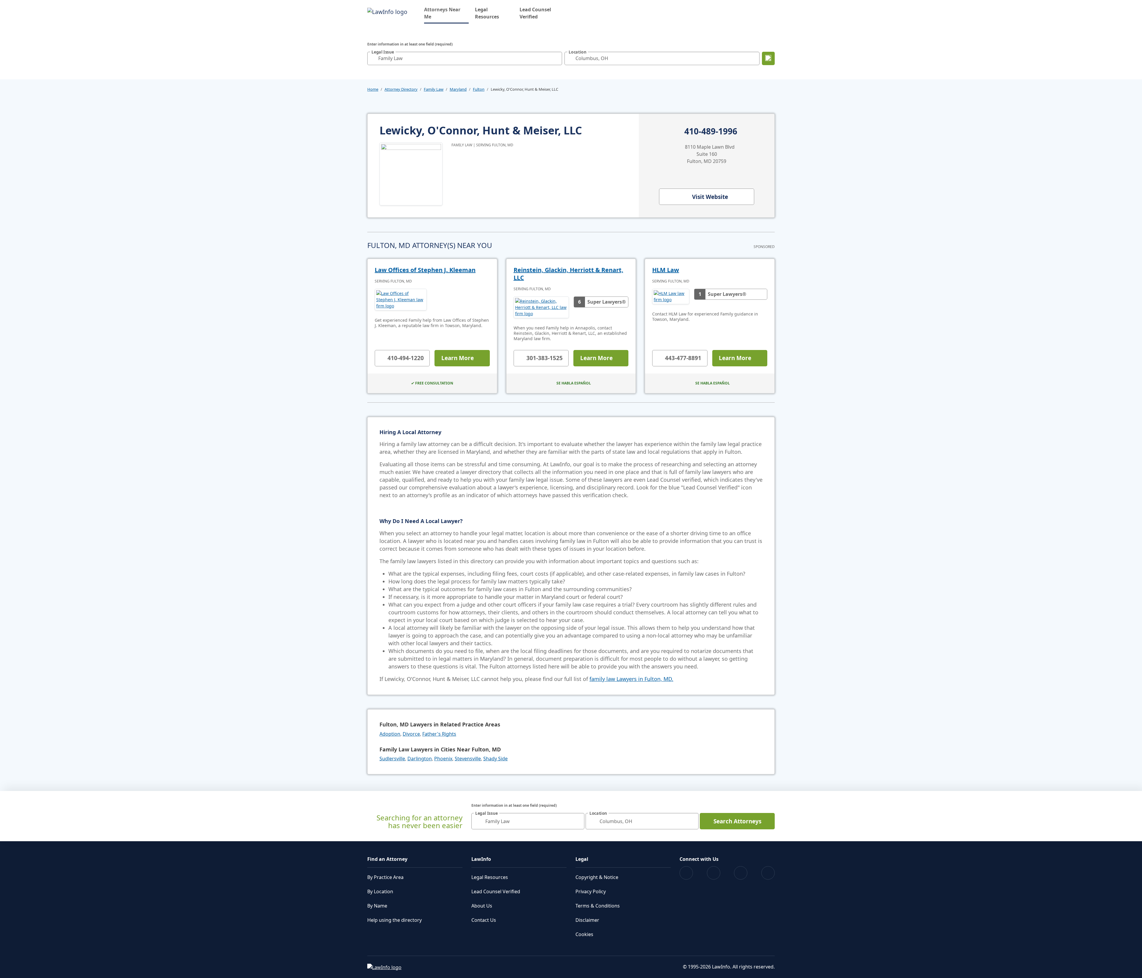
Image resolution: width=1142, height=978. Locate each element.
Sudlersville (392, 758)
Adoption (389, 734)
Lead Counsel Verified (535, 13)
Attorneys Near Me (446, 13)
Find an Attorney (387, 859)
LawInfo (481, 859)
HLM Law (665, 270)
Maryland (458, 89)
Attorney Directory (401, 89)
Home (372, 89)
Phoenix (443, 758)
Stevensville (468, 758)
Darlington (419, 758)
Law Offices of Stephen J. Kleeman (425, 270)
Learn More (457, 358)
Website (710, 197)
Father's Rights (439, 734)
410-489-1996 (710, 131)
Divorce (411, 734)
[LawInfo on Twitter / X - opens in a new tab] (713, 873)
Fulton (478, 89)
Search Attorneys (737, 821)
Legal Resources (487, 13)
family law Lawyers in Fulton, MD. (631, 678)
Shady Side (495, 758)
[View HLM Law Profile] (670, 296)
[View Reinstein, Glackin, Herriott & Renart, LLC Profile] (541, 307)
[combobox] (464, 58)
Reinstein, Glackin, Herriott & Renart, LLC (568, 274)
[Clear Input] (556, 58)
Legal (581, 859)
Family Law (433, 89)
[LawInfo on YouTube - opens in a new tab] (740, 873)
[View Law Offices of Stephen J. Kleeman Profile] (401, 299)
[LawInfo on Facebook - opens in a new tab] (686, 873)
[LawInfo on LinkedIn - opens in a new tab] (768, 873)
